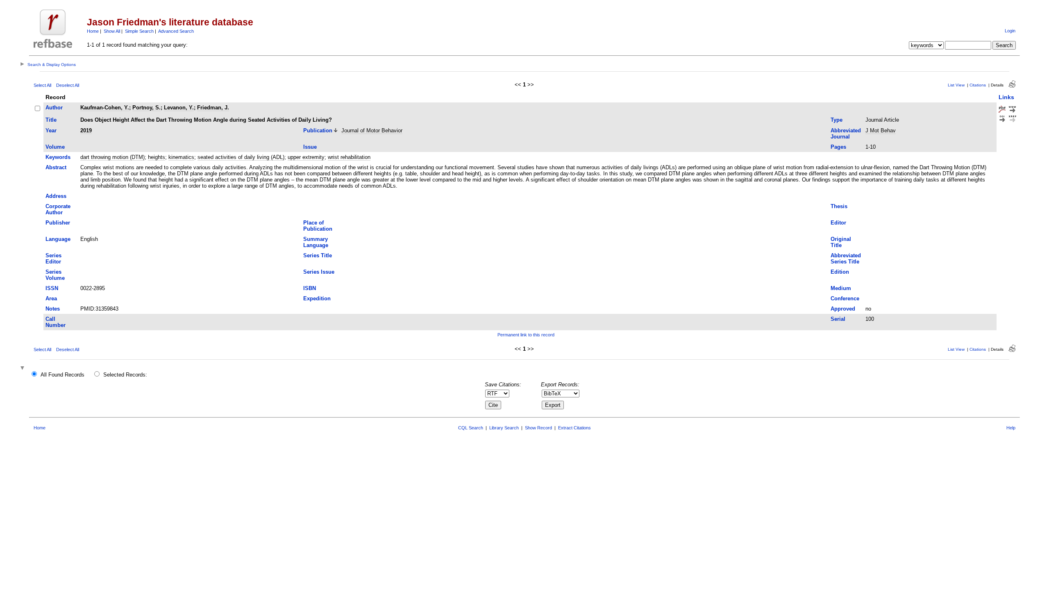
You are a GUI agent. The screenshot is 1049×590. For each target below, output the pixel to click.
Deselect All (67, 85)
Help (1010, 427)
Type (836, 120)
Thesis (839, 206)
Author (54, 107)
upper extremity (306, 157)
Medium (841, 288)
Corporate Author (57, 209)
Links (1006, 97)
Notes (52, 309)
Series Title (317, 255)
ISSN (51, 288)
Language (57, 239)
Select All (42, 85)
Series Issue (318, 272)
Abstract (55, 167)
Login (1010, 30)
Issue (310, 147)
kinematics (181, 157)
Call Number (55, 322)
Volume (55, 147)
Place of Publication (317, 226)
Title (51, 120)
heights (156, 157)
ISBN (309, 288)
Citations (978, 85)
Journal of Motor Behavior (371, 130)
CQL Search (470, 427)
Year (51, 130)
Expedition (317, 298)
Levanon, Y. (179, 107)
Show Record (538, 427)
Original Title (841, 242)
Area (51, 298)
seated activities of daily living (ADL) (241, 157)
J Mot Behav (880, 130)
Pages (838, 147)
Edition (840, 272)
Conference (845, 298)
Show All (112, 31)
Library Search (504, 427)
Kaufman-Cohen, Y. (104, 107)
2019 (86, 130)
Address (55, 196)
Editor (838, 223)
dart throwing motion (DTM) (112, 157)
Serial (838, 319)
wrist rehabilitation (349, 157)
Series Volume (55, 275)
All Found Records (62, 375)
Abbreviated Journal (846, 133)
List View (956, 85)
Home (93, 31)
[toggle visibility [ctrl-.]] (23, 368)
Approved (843, 309)
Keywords (57, 157)
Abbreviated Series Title (846, 258)
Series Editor (53, 258)
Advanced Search (176, 31)
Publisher (57, 223)
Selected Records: (125, 375)
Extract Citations (574, 427)
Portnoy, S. (146, 107)
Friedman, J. (213, 107)
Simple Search (139, 31)
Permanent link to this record (525, 334)
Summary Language (315, 242)
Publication (317, 130)
